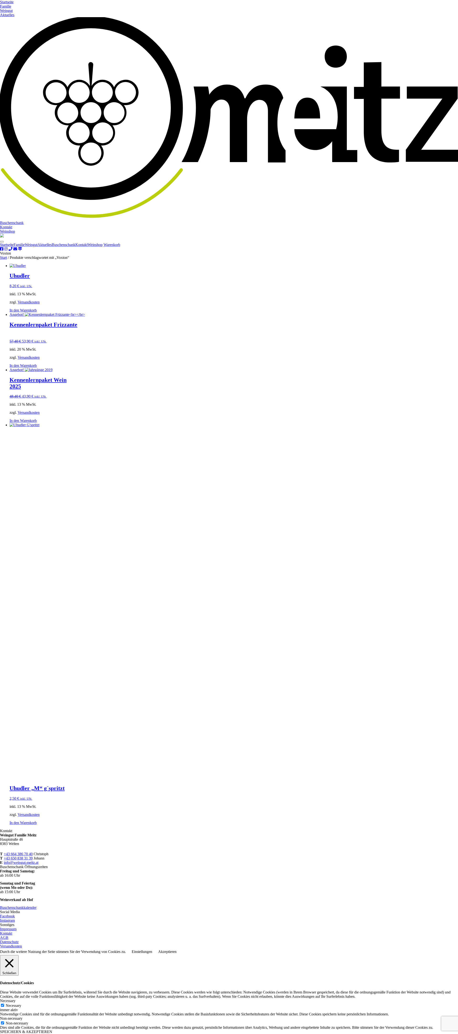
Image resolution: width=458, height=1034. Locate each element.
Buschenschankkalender (18, 908)
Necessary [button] (8, 1001)
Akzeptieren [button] (167, 952)
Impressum (8, 929)
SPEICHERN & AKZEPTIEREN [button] (26, 1032)
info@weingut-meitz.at (21, 862)
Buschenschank (12, 223)
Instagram (7, 920)
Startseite (7, 2)
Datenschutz (9, 942)
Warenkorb (112, 245)
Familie (5, 6)
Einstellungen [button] (142, 952)
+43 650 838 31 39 (18, 858)
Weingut (6, 11)
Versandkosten (29, 302)
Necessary (13, 1005)
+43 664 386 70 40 (18, 854)
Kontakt (6, 227)
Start (3, 258)
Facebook (7, 916)
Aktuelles (7, 15)
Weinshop (7, 231)
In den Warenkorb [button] (23, 310)
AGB (4, 938)
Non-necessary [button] (11, 1018)
